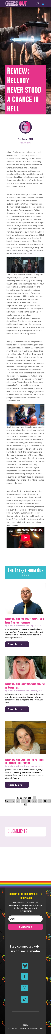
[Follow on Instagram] (24, 988)
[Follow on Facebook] (24, 976)
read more (15, 644)
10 (23, 801)
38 (45, 801)
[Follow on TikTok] (24, 999)
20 (29, 801)
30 (34, 801)
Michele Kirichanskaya (18, 625)
